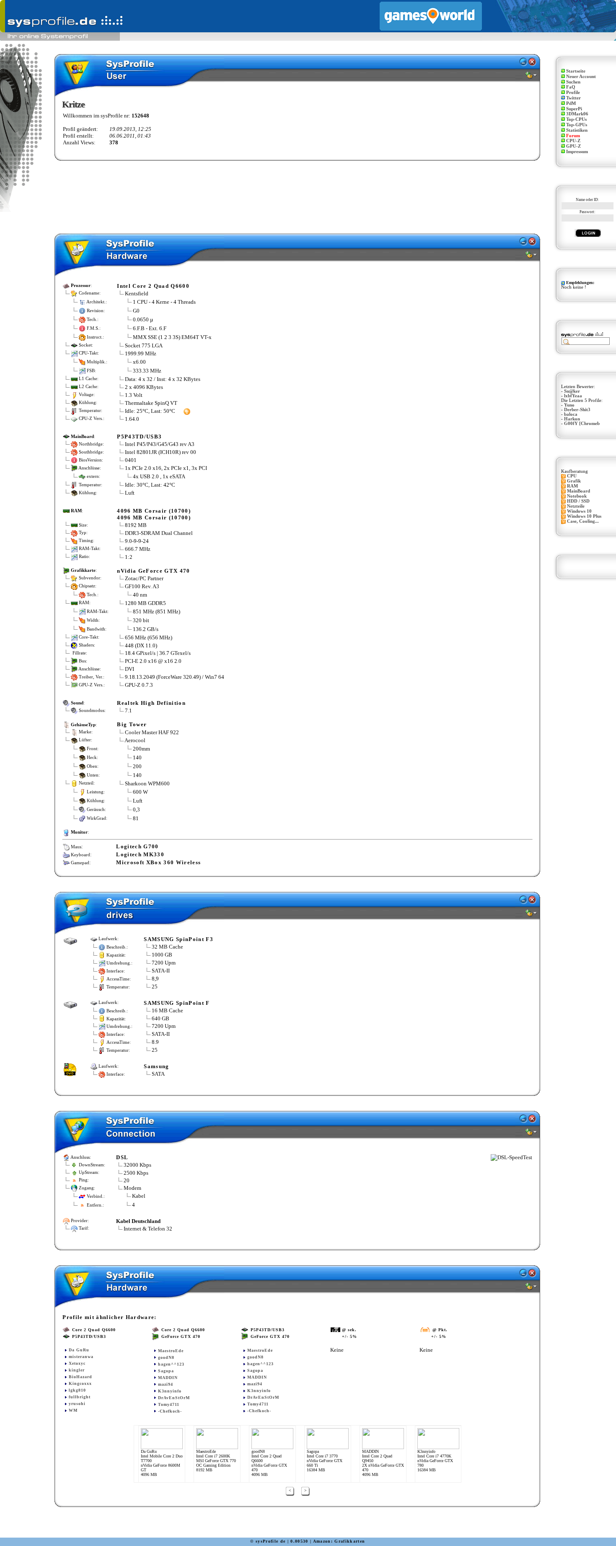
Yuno (569, 405)
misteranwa (81, 1356)
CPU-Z (573, 140)
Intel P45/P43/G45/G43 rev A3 (159, 444)
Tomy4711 (168, 1404)
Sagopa (166, 1371)
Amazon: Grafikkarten (339, 1541)
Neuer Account (581, 76)
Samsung (156, 1066)
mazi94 (165, 1384)
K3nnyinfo (169, 1391)
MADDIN (168, 1377)
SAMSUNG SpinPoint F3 (178, 939)
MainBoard (578, 491)
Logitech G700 (137, 846)
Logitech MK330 (140, 854)
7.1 (128, 710)
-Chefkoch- (170, 1411)
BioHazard (80, 1376)
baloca (570, 414)
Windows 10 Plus (584, 516)
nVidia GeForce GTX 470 (153, 571)
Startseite (575, 71)
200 (137, 766)
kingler (77, 1370)
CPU (572, 476)
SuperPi (574, 109)
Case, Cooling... (583, 521)
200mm (141, 748)
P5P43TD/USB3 (139, 436)
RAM (572, 486)
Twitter (573, 98)
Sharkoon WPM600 (147, 783)
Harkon (572, 419)
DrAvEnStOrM (174, 1397)
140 (137, 757)
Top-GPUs (576, 125)
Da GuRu (79, 1350)
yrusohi (77, 1403)
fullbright (80, 1397)
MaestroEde (171, 1350)
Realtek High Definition (151, 703)
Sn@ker (572, 391)
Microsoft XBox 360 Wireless (158, 862)
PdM (571, 103)
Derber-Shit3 (577, 409)
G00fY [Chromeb (582, 423)
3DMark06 (577, 114)
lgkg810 (77, 1390)
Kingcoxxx (80, 1383)
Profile (573, 92)
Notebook (577, 496)
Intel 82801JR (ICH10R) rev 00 (160, 452)
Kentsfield (136, 293)
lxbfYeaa (573, 396)
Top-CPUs (576, 119)
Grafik (574, 481)
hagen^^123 (171, 1364)
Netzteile (576, 506)
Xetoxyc (77, 1363)
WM (73, 1410)
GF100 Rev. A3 (142, 586)
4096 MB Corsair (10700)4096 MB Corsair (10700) (154, 514)
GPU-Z (573, 146)
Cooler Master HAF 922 (152, 732)
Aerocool (134, 740)
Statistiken (577, 130)
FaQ (570, 87)
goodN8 (166, 1357)
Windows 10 (579, 511)
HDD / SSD (578, 501)
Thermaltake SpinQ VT (151, 403)
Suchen (573, 82)
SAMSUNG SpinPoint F (177, 1003)
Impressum (577, 151)
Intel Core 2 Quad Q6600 (153, 286)
